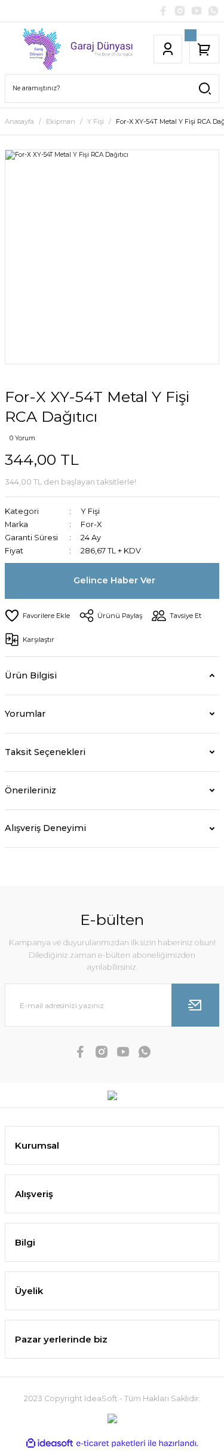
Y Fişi (90, 511)
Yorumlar (25, 713)
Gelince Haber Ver (114, 580)
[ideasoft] (49, 1443)
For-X (91, 524)
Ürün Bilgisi (31, 675)
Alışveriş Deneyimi (45, 828)
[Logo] (71, 49)
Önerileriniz (30, 790)
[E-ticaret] (111, 1443)
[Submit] (195, 1005)
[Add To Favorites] (37, 615)
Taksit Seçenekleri (45, 752)
